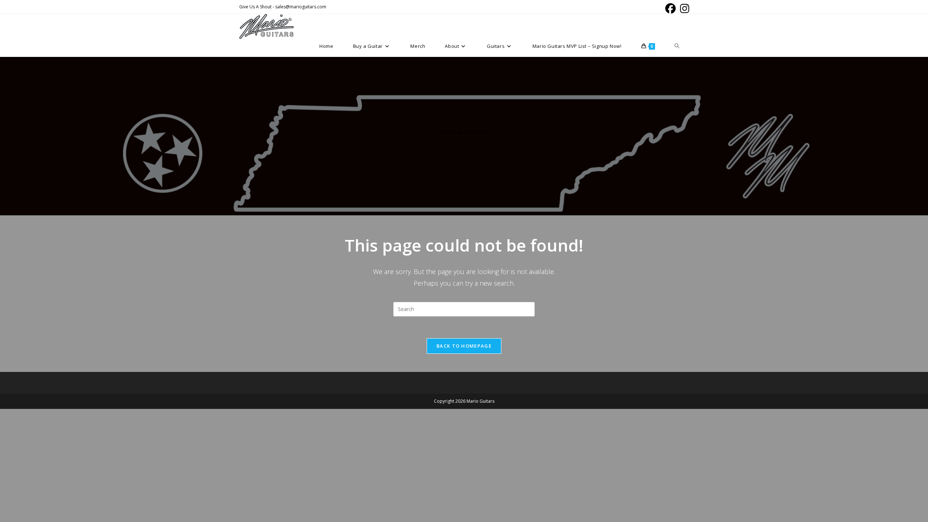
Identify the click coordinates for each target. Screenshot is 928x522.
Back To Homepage (464, 346)
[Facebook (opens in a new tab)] (670, 8)
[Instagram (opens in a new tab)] (683, 8)
